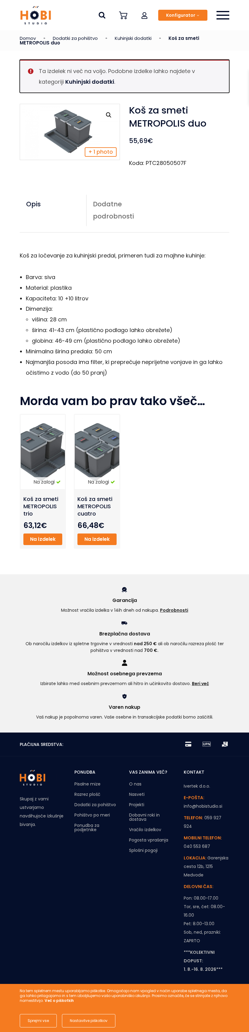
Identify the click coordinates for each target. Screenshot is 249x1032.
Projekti (136, 805)
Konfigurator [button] (180, 15)
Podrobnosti (174, 610)
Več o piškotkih (59, 1000)
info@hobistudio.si (203, 806)
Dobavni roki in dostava (144, 817)
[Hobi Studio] (33, 15)
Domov (28, 38)
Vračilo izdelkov (145, 830)
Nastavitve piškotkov (88, 1020)
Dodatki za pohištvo (75, 38)
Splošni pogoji (143, 850)
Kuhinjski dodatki (133, 38)
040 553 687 (197, 846)
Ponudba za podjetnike (86, 827)
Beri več (200, 683)
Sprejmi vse (38, 1020)
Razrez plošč (87, 794)
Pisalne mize (87, 784)
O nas (135, 784)
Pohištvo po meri (92, 815)
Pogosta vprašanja (148, 840)
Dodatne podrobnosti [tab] (113, 210)
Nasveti (137, 794)
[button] (144, 15)
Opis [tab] (33, 204)
